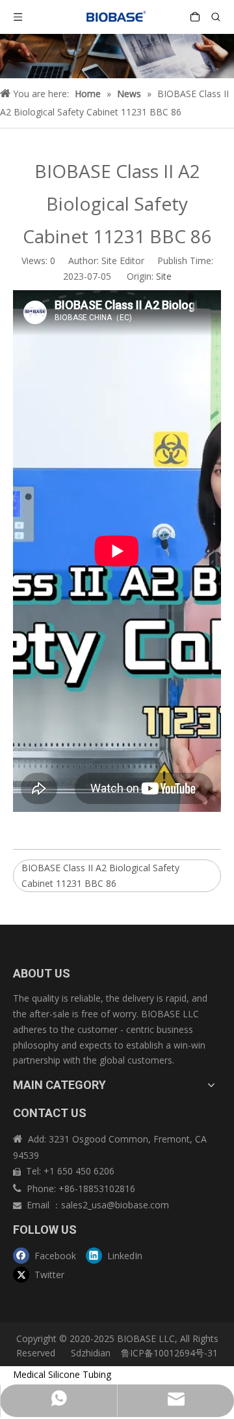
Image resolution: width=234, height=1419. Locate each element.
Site (164, 276)
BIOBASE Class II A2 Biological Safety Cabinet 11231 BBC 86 (100, 875)
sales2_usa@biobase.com (115, 1205)
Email (39, 1205)
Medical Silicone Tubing (62, 1374)
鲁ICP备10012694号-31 (169, 1353)
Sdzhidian (89, 1353)
